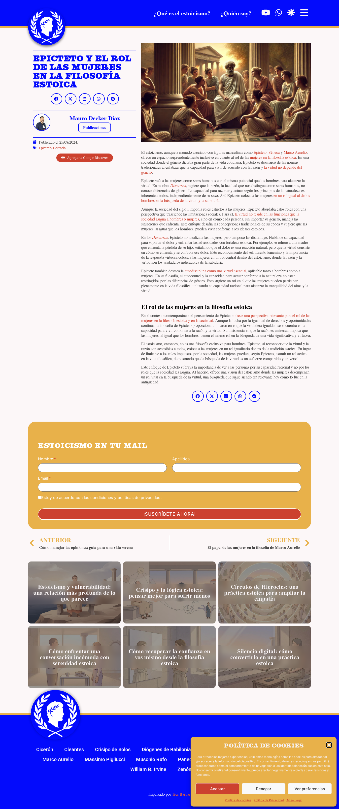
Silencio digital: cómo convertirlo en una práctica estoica (264, 657)
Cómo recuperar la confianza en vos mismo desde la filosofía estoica (169, 657)
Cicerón (44, 749)
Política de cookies (238, 800)
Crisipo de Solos (113, 749)
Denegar (263, 788)
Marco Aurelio (295, 152)
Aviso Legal (294, 800)
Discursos (178, 185)
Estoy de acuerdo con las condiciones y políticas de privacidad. (101, 497)
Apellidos (181, 459)
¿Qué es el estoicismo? (182, 13)
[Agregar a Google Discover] (291, 12)
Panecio (187, 759)
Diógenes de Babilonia (166, 749)
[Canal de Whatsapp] (278, 12)
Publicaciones (94, 127)
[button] (329, 745)
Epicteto (45, 148)
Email (43, 478)
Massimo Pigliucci (105, 759)
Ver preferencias (310, 788)
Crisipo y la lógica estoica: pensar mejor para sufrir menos (169, 592)
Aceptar (217, 788)
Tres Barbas (181, 794)
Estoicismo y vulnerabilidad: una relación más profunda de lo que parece (74, 592)
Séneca (274, 152)
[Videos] (265, 12)
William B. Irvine (148, 769)
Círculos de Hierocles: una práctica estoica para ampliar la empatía (264, 592)
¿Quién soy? (235, 13)
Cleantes (74, 749)
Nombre (45, 459)
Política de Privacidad (269, 800)
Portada (59, 148)
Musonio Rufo (151, 759)
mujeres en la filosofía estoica (273, 157)
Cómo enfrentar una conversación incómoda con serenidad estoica (74, 657)
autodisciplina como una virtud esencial (215, 270)
